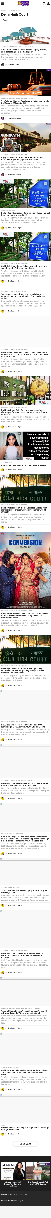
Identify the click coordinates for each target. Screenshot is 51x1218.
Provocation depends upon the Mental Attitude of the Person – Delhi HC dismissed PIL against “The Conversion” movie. (24, 616)
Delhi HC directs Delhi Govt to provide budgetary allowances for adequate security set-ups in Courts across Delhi (24, 412)
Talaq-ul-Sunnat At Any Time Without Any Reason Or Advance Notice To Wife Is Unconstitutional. (24, 1012)
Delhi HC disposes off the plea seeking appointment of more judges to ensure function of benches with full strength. (25, 510)
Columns (4, 98)
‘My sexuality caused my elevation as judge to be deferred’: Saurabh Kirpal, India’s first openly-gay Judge (23, 296)
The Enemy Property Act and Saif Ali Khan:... (38, 1183)
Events (11, 834)
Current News (14, 98)
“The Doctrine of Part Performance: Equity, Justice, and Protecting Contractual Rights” (24, 51)
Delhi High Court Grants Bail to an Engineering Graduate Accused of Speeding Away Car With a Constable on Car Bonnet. (22, 671)
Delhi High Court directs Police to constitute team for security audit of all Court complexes (24, 267)
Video (11, 462)
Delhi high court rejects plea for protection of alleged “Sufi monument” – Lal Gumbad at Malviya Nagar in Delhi (24, 1072)
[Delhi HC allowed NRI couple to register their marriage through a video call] (25, 1108)
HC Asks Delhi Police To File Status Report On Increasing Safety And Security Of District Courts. (23, 726)
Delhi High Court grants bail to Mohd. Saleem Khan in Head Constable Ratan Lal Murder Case (24, 784)
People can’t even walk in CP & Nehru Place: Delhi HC (24, 465)
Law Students (27, 46)
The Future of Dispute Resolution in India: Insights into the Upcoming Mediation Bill (25, 102)
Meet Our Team (20, 1195)
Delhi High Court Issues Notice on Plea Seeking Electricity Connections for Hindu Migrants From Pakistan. (22, 955)
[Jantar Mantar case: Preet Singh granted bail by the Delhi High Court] (25, 871)
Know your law (15, 46)
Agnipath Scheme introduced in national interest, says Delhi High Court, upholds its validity (23, 158)
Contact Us (6, 1195)
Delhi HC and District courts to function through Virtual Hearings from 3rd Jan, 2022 (25, 214)
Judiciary (4, 46)
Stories (32, 98)
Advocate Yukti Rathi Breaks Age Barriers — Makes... (13, 1184)
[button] (2, 3)
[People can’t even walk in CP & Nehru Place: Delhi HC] (25, 446)
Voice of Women (34, 1008)
